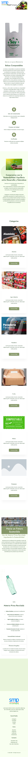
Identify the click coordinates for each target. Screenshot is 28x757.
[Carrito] (25, 3)
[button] (21, 3)
